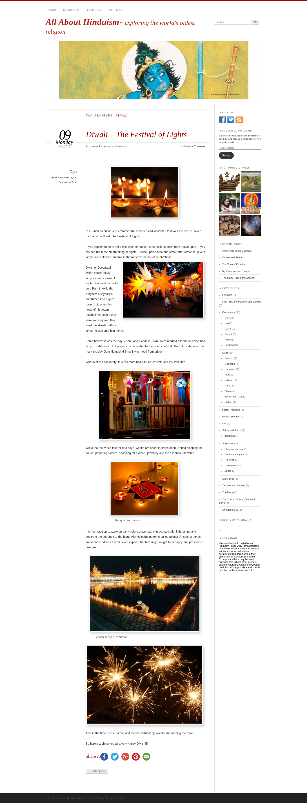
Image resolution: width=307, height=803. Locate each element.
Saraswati (230, 345)
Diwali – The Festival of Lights (136, 134)
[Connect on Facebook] (222, 122)
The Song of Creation (233, 264)
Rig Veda (229, 460)
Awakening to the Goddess (237, 250)
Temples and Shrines (233, 485)
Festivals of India (68, 182)
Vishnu (228, 402)
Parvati (228, 334)
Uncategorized (230, 509)
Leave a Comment (194, 146)
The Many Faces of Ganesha (238, 277)
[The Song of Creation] (251, 225)
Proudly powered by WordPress (65, 798)
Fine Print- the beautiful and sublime (241, 301)
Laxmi (228, 328)
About (52, 10)
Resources (71, 10)
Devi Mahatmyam (234, 454)
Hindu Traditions (231, 409)
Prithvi (228, 339)
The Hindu (228, 492)
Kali (227, 323)
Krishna (229, 380)
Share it (93, 756)
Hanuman (230, 369)
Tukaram (230, 435)
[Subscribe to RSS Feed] (239, 122)
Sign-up (226, 155)
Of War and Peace (232, 257)
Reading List (93, 10)
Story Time (228, 478)
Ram (227, 385)
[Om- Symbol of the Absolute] (229, 203)
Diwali (53, 177)
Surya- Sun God (233, 396)
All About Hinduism (82, 22)
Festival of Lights (67, 177)
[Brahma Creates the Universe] (229, 181)
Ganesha (230, 363)
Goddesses (228, 312)
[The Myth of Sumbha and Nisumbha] (251, 181)
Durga (228, 317)
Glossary (116, 10)
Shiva (228, 391)
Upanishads (231, 465)
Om (224, 423)
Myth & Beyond (230, 416)
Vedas (228, 471)
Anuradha (105, 146)
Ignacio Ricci (117, 798)
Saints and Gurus (231, 430)
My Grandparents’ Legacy (236, 271)
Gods (225, 352)
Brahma (229, 358)
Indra (227, 374)
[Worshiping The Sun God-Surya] (251, 203)
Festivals (120, 146)
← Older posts (97, 771)
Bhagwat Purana (234, 449)
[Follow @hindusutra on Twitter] (230, 122)
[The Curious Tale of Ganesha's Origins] (229, 225)
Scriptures (228, 443)
